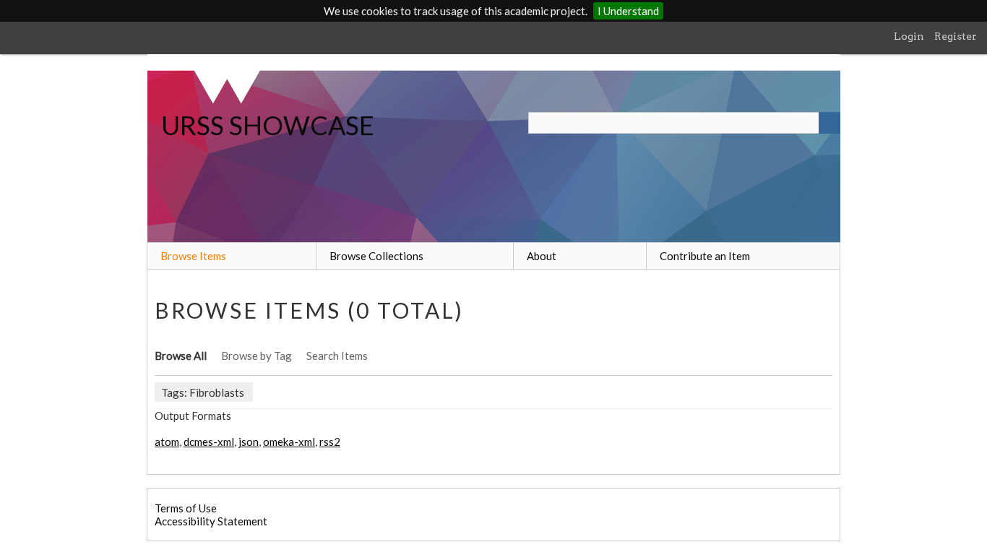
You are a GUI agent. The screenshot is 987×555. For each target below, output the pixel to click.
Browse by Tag (256, 355)
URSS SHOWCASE (267, 125)
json (248, 441)
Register (955, 36)
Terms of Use (186, 508)
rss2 (329, 441)
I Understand (628, 10)
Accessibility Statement (211, 521)
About (541, 255)
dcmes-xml (209, 441)
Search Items (337, 355)
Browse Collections (376, 255)
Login (909, 36)
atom (167, 441)
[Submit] (829, 123)
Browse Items (193, 255)
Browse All (181, 355)
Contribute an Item (705, 255)
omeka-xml (289, 441)
